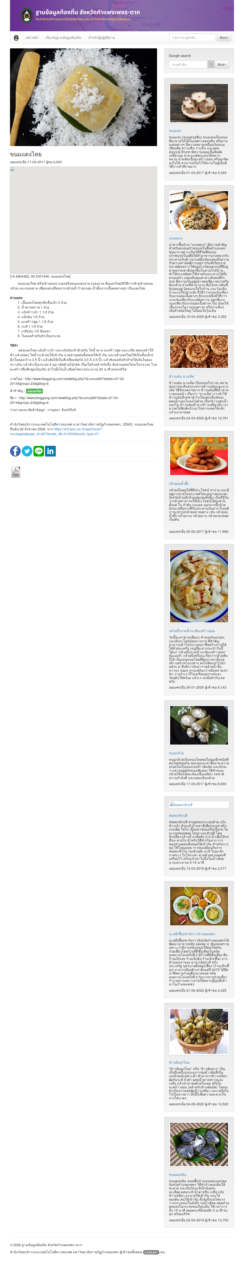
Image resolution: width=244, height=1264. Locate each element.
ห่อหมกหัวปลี (178, 815)
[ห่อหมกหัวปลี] (199, 804)
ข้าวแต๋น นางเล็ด (181, 376)
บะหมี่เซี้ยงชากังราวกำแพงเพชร (192, 933)
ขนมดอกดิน (177, 1174)
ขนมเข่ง (175, 130)
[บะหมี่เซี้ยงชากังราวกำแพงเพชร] (199, 906)
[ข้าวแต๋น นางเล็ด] (199, 351)
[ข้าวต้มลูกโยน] (199, 1031)
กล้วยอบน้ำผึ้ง (179, 483)
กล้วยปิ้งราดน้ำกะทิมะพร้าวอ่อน (192, 630)
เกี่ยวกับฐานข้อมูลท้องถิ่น (63, 37)
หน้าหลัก (32, 37)
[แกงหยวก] (199, 210)
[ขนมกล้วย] (199, 725)
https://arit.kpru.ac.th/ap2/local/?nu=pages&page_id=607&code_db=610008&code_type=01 (56, 431)
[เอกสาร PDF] (16, 471)
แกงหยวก (176, 238)
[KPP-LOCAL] (16, 37)
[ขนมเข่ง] (199, 103)
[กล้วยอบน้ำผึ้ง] (199, 456)
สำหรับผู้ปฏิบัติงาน (101, 37)
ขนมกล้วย (176, 753)
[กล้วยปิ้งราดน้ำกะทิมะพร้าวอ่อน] (199, 586)
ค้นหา (224, 37)
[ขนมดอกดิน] (199, 1144)
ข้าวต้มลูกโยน (179, 1062)
